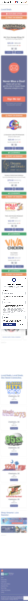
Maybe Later (21, 324)
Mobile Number (6, 299)
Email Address (5, 290)
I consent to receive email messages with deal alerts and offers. (14, 297)
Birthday (6, 314)
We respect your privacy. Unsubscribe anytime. (11, 321)
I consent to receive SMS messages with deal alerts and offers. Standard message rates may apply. (14, 306)
